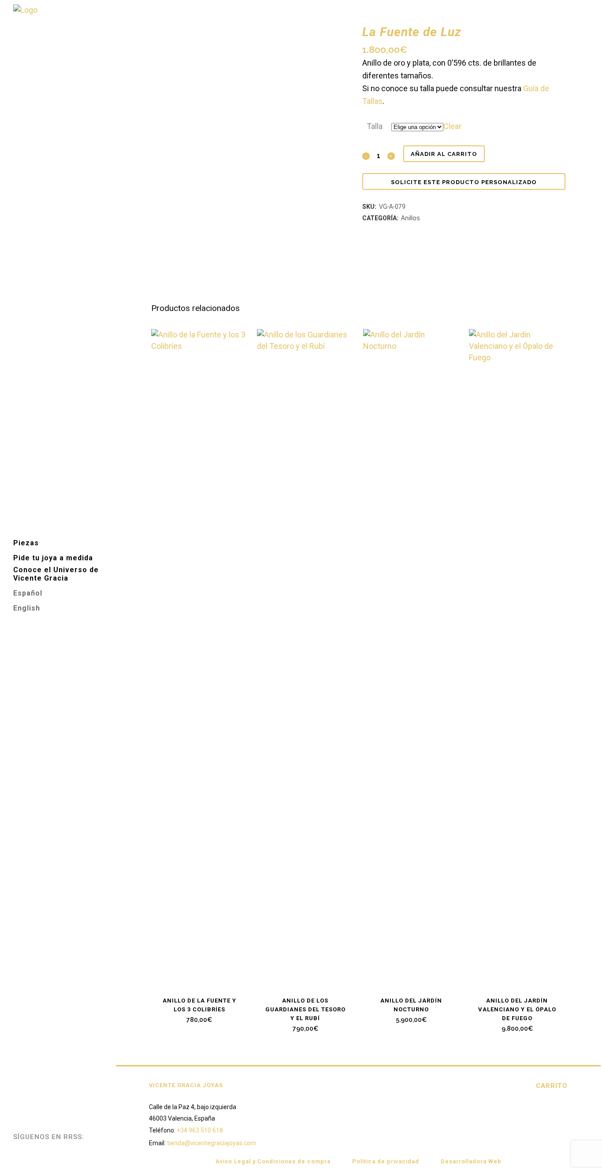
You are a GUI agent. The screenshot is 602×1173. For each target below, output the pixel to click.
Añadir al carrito (444, 154)
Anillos (410, 218)
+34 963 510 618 (200, 1130)
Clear (452, 126)
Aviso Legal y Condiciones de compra (273, 1161)
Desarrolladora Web (471, 1161)
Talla (375, 126)
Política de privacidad (385, 1161)
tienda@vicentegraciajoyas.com (211, 1143)
